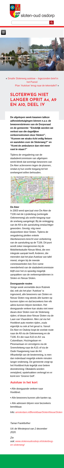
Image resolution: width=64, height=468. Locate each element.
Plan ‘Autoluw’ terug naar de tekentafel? (36, 85)
